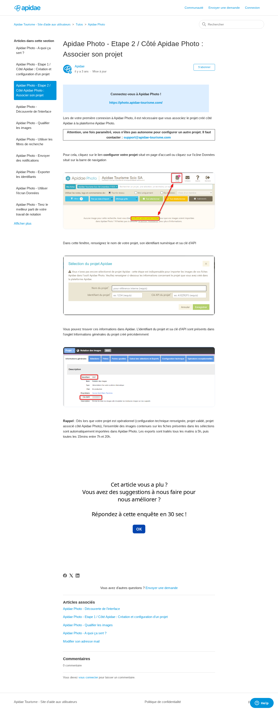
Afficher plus (22, 223)
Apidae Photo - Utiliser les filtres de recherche (34, 141)
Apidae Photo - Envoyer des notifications (33, 158)
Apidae (79, 66)
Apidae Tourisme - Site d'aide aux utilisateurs (42, 24)
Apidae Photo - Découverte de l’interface (33, 109)
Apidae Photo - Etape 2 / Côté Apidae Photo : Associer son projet (33, 90)
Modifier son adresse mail (81, 641)
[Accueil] (27, 8)
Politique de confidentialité (163, 702)
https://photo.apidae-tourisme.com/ (135, 102)
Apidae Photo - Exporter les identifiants (33, 174)
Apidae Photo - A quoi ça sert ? (33, 50)
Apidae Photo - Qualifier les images (33, 125)
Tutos (79, 24)
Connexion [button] (252, 7)
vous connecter (88, 677)
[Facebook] (65, 575)
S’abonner (204, 67)
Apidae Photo (96, 24)
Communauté (194, 7)
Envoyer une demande (224, 7)
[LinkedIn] (77, 575)
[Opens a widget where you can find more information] (262, 703)
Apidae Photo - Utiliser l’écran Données (32, 190)
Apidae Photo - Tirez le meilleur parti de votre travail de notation (32, 209)
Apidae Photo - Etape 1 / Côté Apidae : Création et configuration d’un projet (33, 69)
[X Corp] (71, 575)
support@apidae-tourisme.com (147, 137)
